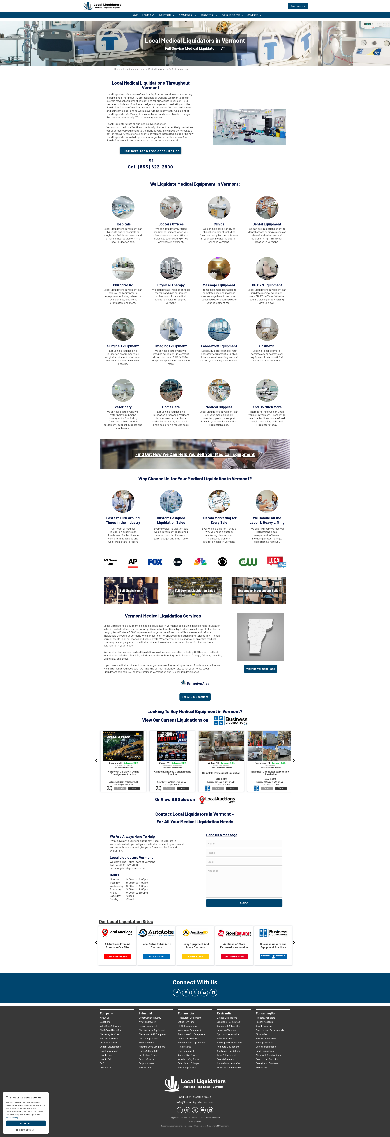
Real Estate (145, 1067)
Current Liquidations (110, 1046)
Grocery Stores (146, 1059)
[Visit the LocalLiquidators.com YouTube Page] (204, 992)
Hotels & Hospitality (149, 1050)
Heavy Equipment (148, 1026)
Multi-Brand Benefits (110, 1030)
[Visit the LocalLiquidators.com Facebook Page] (177, 992)
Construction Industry (150, 1017)
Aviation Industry (147, 1021)
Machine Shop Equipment (152, 1046)
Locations (128, 69)
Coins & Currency (225, 1059)
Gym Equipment (186, 1050)
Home (117, 69)
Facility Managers (264, 1021)
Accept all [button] (26, 1123)
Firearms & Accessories (229, 1067)
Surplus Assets (146, 1063)
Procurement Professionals (270, 1030)
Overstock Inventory (188, 1038)
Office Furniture (186, 1021)
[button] (26, 1129)
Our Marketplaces (108, 1042)
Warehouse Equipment (189, 1030)
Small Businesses (265, 1050)
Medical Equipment (148, 1038)
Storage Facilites (264, 1042)
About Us (104, 1017)
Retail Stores (184, 1046)
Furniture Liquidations (228, 1046)
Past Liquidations (109, 1050)
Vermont (141, 69)
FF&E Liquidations (187, 1026)
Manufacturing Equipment (152, 1030)
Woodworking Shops (188, 1059)
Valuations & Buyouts (111, 1026)
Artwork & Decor (225, 1038)
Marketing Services (109, 1034)
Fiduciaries (261, 1034)
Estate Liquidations (227, 1017)
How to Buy (106, 1054)
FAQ (102, 1063)
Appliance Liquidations (228, 1050)
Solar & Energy (146, 1042)
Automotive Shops (187, 1054)
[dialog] (26, 1113)
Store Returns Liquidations (191, 1042)
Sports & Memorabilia (228, 1034)
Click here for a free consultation (150, 151)
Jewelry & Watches (226, 1030)
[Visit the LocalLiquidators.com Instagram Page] (186, 992)
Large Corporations (266, 1046)
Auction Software (109, 1038)
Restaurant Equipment (189, 1017)
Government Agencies (267, 1059)
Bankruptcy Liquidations (229, 1042)
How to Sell (105, 1059)
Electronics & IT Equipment (153, 1034)
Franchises (261, 1067)
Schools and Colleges (188, 1063)
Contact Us (105, 1067)
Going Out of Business (267, 1063)
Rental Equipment (187, 1067)
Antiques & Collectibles (228, 1026)
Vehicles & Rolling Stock (229, 1021)
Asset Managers (264, 1026)
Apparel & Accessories (228, 1063)
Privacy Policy (12, 1117)
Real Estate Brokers (266, 1038)
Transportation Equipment (191, 1034)
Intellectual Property (149, 1054)
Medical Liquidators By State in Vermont (168, 69)
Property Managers (265, 1017)
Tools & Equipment (226, 1054)
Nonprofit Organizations (268, 1054)
